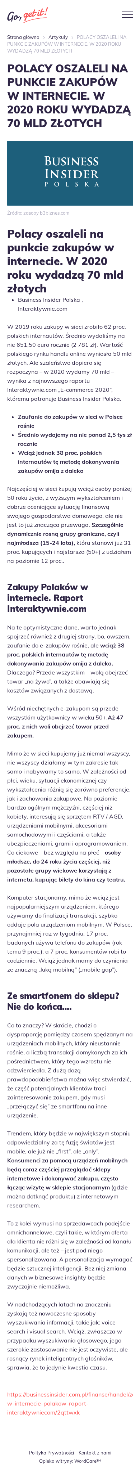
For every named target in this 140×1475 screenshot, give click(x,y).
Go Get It (27, 15)
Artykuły (58, 37)
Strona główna (23, 37)
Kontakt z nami (95, 1453)
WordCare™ (87, 1461)
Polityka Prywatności (51, 1453)
